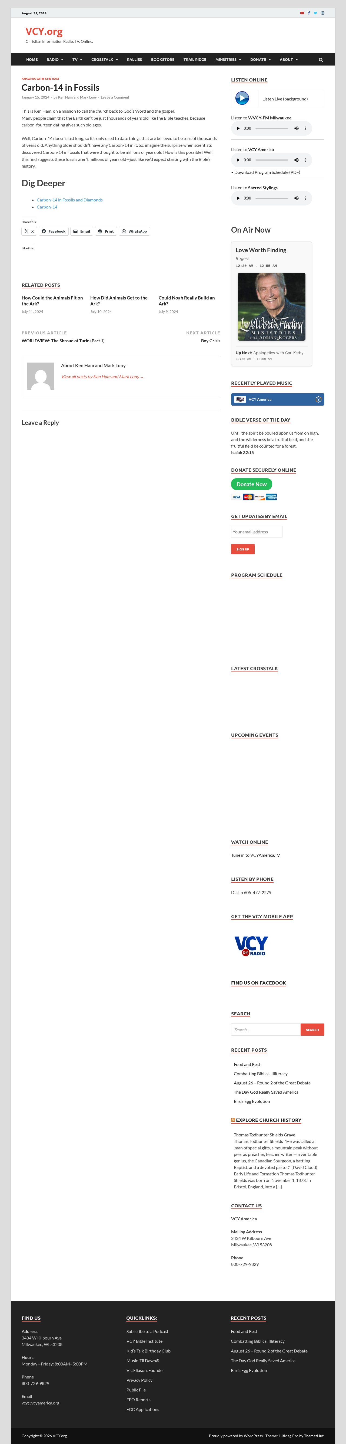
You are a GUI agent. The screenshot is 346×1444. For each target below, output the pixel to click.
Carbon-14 (47, 206)
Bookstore (162, 59)
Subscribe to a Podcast (147, 1331)
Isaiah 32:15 (242, 452)
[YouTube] (302, 13)
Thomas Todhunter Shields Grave (264, 1134)
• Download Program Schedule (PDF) (265, 172)
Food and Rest (247, 1064)
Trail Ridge (195, 59)
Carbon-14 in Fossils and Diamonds (70, 199)
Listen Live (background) (285, 98)
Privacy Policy (139, 1380)
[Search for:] (277, 1029)
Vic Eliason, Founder (145, 1370)
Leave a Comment (115, 97)
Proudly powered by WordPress (236, 1435)
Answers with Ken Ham (40, 78)
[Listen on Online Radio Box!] (318, 400)
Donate (258, 59)
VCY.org (44, 31)
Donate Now (252, 484)
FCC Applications (143, 1409)
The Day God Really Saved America (266, 1091)
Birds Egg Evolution (252, 1101)
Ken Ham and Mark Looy (77, 97)
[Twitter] (315, 13)
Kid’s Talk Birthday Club (149, 1350)
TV (75, 59)
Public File (136, 1389)
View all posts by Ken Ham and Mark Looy (102, 376)
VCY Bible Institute (144, 1341)
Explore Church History (268, 1120)
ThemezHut (314, 1435)
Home (32, 59)
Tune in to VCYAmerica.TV (255, 855)
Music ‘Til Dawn (143, 1360)
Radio (53, 59)
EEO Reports (139, 1399)
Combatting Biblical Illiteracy (261, 1073)
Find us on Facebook (258, 982)
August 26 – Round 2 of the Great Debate (272, 1082)
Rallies (134, 59)
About (286, 59)
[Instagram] (323, 13)
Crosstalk (102, 59)
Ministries (226, 59)
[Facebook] (309, 13)
